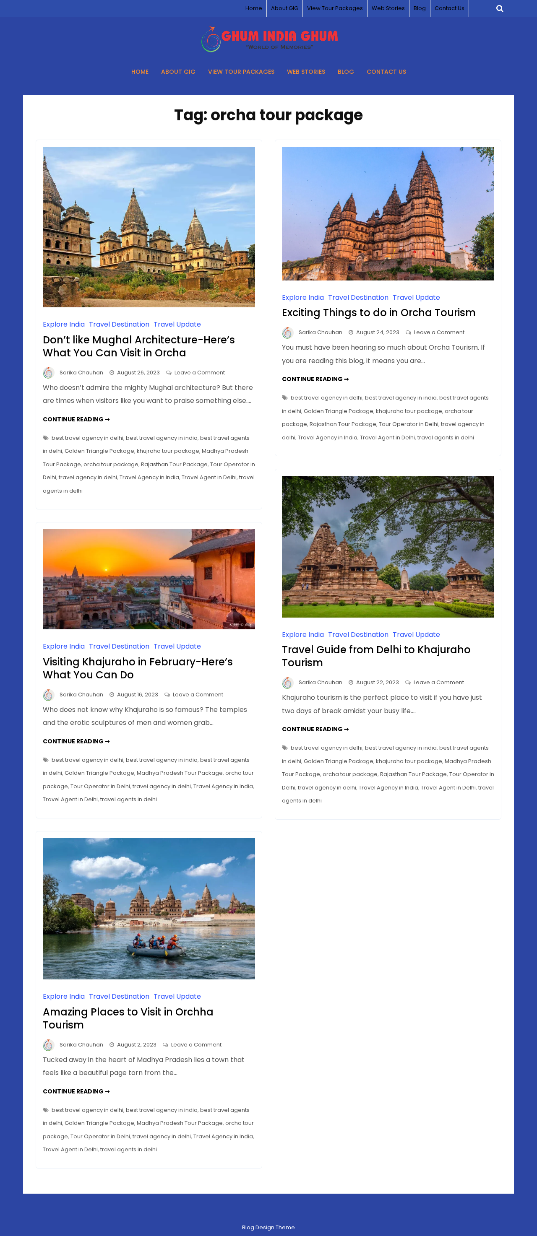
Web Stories (388, 8)
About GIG (284, 8)
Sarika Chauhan (81, 373)
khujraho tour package (168, 451)
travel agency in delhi (88, 477)
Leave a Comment (200, 373)
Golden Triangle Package (99, 451)
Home (253, 8)
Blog (420, 8)
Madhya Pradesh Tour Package (180, 773)
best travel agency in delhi (87, 438)
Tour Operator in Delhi (408, 424)
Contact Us (449, 8)
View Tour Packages (335, 8)
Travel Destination (119, 324)
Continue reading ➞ (76, 419)
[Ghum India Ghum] (268, 50)
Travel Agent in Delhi (209, 477)
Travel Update (177, 324)
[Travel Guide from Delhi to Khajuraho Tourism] (388, 615)
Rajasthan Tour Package (174, 464)
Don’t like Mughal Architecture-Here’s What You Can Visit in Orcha (139, 346)
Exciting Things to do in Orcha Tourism (379, 312)
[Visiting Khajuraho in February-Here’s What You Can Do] (149, 627)
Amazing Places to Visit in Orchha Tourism (128, 1018)
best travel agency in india (162, 438)
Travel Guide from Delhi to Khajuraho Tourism (376, 656)
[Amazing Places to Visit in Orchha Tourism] (149, 977)
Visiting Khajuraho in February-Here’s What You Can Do (138, 668)
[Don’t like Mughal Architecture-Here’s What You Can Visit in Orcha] (149, 305)
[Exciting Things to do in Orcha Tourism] (388, 278)
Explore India (64, 324)
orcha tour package (110, 464)
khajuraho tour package (409, 411)
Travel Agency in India (149, 477)
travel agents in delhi (445, 437)
